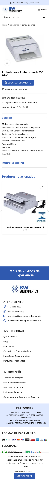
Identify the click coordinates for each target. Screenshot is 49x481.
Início (4, 24)
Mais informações (23, 472)
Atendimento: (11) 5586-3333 (26, 3)
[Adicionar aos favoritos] (41, 186)
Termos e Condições (13, 377)
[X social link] (20, 107)
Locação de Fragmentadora (16, 356)
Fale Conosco (9, 346)
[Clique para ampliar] (7, 63)
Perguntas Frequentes (14, 360)
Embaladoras (28, 24)
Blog (5, 341)
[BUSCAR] (44, 17)
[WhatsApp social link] (23, 107)
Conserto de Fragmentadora (17, 351)
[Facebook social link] (17, 107)
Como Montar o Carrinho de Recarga (21, 397)
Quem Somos (10, 336)
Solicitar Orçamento (19, 82)
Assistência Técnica (13, 387)
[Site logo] (12, 9)
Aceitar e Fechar (24, 476)
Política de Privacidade (14, 382)
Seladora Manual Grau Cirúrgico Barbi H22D (24, 228)
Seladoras (14, 24)
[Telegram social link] (27, 107)
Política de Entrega (12, 392)
